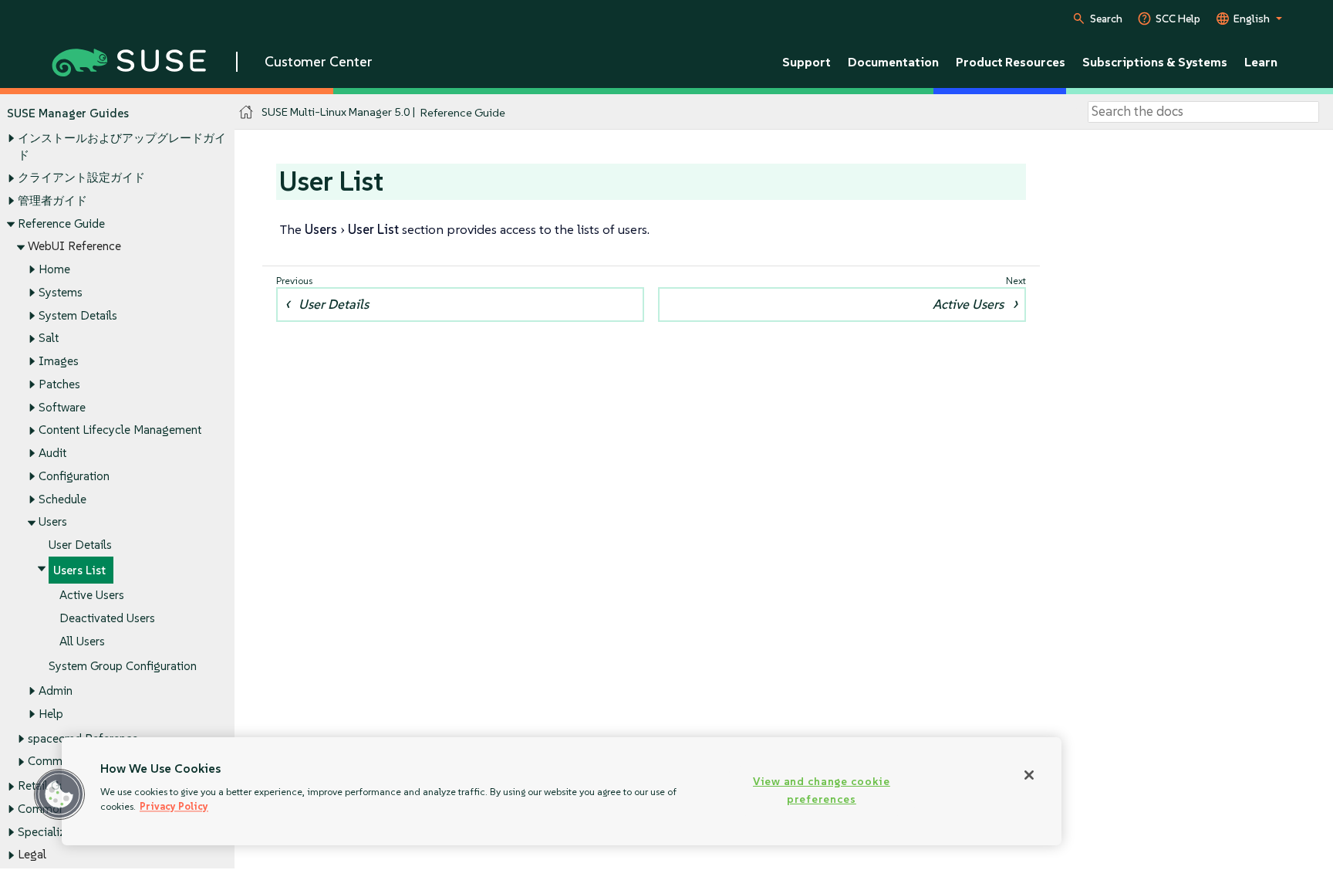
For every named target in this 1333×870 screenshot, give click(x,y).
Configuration (74, 476)
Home (54, 269)
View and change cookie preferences (821, 790)
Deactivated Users (107, 618)
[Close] (1029, 775)
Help (51, 713)
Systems (61, 292)
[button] (59, 794)
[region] (561, 791)
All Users (82, 641)
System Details (78, 315)
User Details (80, 544)
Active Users (91, 594)
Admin (56, 690)
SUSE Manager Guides (68, 113)
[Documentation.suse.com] (246, 112)
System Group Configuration (123, 665)
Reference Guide (61, 223)
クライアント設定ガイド (81, 177)
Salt (49, 337)
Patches (59, 384)
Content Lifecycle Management (120, 429)
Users (53, 521)
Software (62, 407)
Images (59, 361)
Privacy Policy (174, 806)
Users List (79, 570)
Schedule (62, 499)
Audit (52, 452)
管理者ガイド (52, 200)
